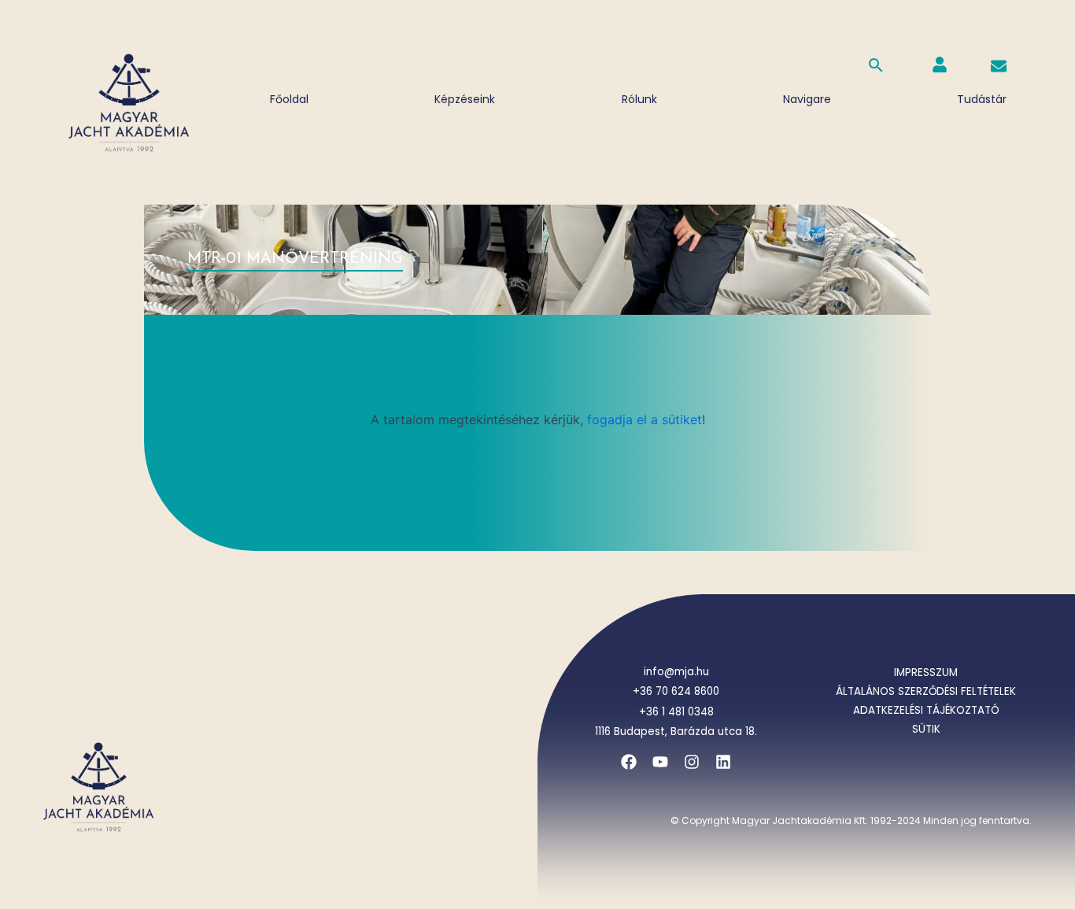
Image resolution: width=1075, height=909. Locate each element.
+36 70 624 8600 (676, 691)
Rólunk (639, 99)
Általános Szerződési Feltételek (926, 691)
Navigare (807, 99)
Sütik (926, 729)
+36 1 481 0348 (676, 711)
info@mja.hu (676, 671)
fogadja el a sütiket (644, 419)
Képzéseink (464, 99)
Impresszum (926, 672)
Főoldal (289, 99)
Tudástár (982, 99)
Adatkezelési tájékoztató (926, 710)
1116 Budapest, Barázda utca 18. (676, 731)
